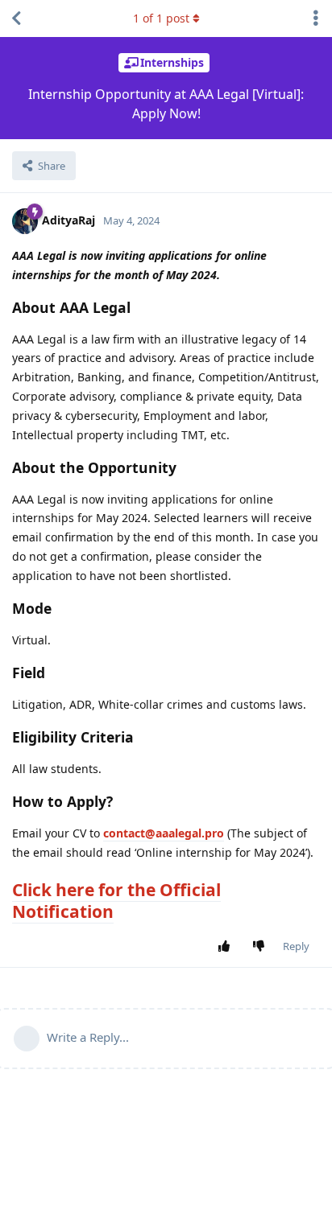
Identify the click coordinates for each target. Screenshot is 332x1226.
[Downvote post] (262, 947)
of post (161, 18)
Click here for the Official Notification (116, 900)
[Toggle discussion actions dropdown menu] (316, 18)
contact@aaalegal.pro (163, 833)
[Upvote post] (228, 947)
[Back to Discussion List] (16, 18)
